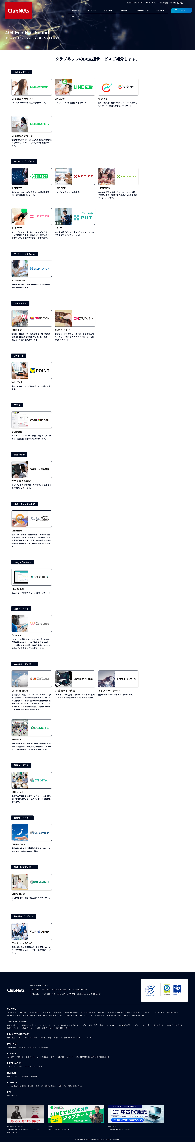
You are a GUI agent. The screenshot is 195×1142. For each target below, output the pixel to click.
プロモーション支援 (142, 1025)
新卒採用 (24, 1076)
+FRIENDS (31, 1015)
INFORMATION (143, 10)
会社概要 (10, 1057)
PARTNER (108, 10)
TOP (72, 16)
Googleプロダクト (22, 562)
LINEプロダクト (21, 72)
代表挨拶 (20, 1057)
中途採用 (34, 1076)
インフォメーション (14, 1066)
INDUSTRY (91, 10)
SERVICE (75, 10)
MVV (52, 1057)
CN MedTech (100, 1015)
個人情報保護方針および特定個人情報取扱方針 (93, 1057)
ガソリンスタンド (31, 1037)
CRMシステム (20, 303)
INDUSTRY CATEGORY (18, 1034)
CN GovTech (57, 1012)
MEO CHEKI (79, 1015)
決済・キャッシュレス (24, 503)
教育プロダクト (21, 765)
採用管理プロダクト (23, 916)
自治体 (42, 1037)
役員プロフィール (32, 1057)
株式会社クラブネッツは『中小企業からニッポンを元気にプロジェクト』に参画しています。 (24, 1129)
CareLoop (22, 1012)
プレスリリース (30, 1066)
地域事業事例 (43, 1047)
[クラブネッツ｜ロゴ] (18, 10)
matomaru (136, 1012)
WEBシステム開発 (123, 1012)
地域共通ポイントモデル (16, 1047)
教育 (56, 1037)
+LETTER (41, 1015)
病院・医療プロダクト (24, 867)
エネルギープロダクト (24, 664)
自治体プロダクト (22, 817)
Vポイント (19, 355)
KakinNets (110, 1012)
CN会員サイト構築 (70, 1012)
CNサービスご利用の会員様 (45, 1086)
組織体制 (45, 1057)
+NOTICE (20, 1015)
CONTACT (183, 10)
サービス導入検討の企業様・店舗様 (20, 1086)
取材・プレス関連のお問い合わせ (70, 1086)
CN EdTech (46, 1012)
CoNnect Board (34, 1012)
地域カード (32, 1047)
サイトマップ (12, 1095)
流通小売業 (11, 1037)
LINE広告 (69, 1015)
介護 (49, 1037)
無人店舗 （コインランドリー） (72, 1037)
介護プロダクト (21, 608)
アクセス (70, 1057)
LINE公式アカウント (55, 1015)
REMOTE (101, 1012)
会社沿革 (60, 1057)
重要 (40, 1066)
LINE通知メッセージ (138, 1015)
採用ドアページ (12, 1076)
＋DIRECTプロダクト (24, 161)
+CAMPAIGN (171, 1012)
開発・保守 (19, 454)
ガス (19, 1037)
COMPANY (124, 10)
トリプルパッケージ (88, 1012)
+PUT (126, 1015)
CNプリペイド (159, 1012)
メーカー (89, 1037)
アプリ (17, 405)
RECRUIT (160, 10)
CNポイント (11, 1012)
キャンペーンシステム (24, 253)
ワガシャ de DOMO (113, 1015)
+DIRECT (10, 1015)
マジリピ (89, 1015)
